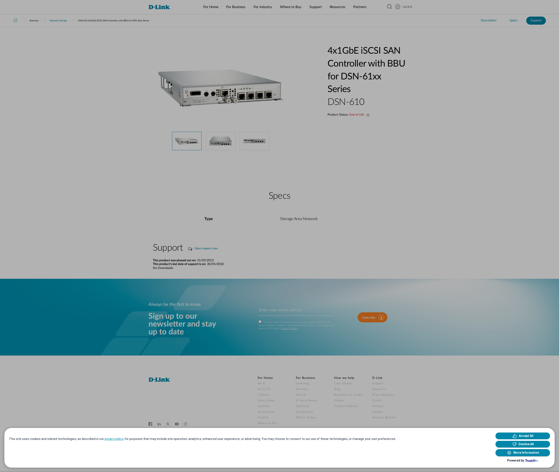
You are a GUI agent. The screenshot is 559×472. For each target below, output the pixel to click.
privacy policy (114, 439)
